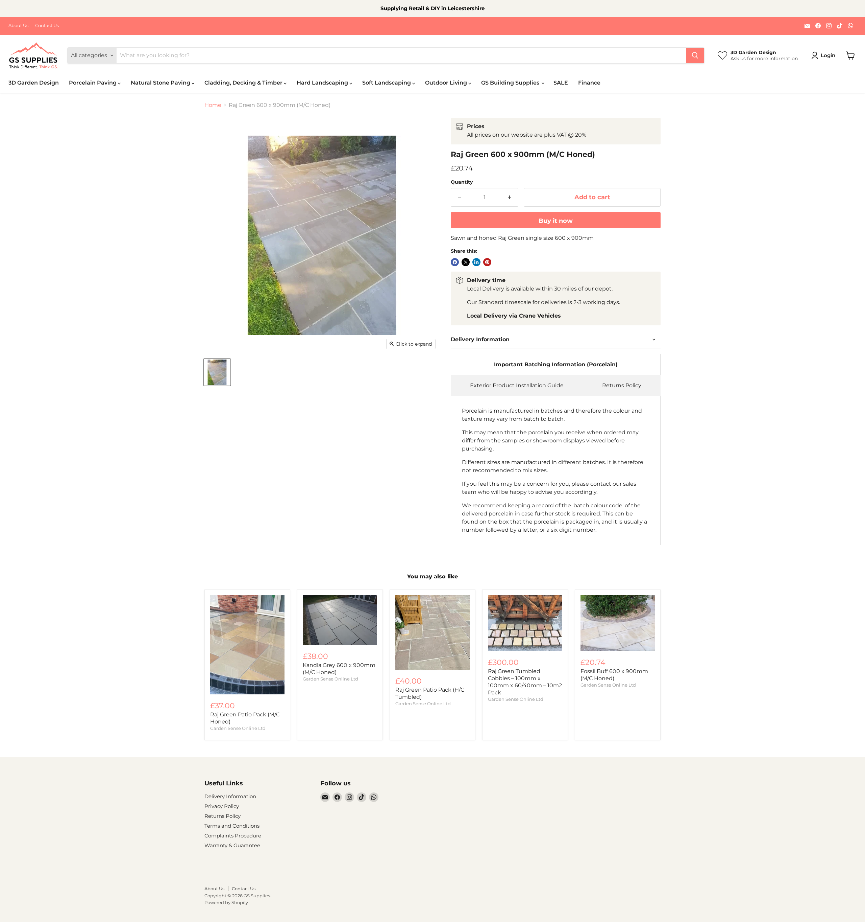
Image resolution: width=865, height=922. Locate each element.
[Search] (695, 55)
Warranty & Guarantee (232, 845)
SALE (560, 82)
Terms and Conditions (232, 826)
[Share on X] (466, 262)
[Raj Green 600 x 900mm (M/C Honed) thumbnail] (217, 372)
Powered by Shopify (226, 902)
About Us (18, 25)
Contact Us (47, 25)
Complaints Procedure (232, 835)
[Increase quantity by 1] (509, 197)
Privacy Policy (221, 806)
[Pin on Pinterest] (487, 262)
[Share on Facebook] (455, 262)
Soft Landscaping (387, 82)
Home (212, 105)
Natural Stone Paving (161, 82)
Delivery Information (230, 796)
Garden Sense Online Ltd (238, 728)
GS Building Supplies (511, 82)
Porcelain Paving (93, 82)
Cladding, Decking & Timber (244, 82)
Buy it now (556, 221)
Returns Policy (621, 385)
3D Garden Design (33, 82)
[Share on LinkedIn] (476, 262)
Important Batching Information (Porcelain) (556, 364)
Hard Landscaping (323, 82)
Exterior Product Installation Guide (517, 385)
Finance (589, 82)
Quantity (462, 182)
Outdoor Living (446, 82)
